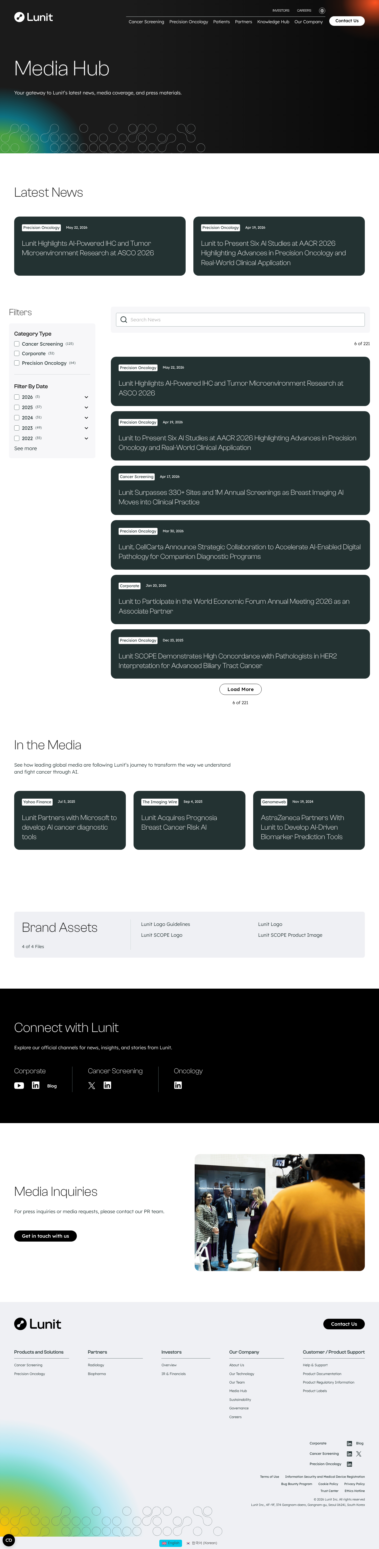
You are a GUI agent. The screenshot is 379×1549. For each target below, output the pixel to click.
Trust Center (329, 1491)
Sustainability (240, 1400)
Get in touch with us (45, 1236)
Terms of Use (269, 1477)
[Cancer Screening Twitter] (92, 1085)
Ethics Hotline (355, 1491)
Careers (304, 10)
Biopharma (97, 1374)
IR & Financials (173, 1374)
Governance (239, 1408)
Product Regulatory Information (329, 1382)
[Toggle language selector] (322, 10)
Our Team (237, 1382)
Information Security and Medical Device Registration (325, 1477)
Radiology (96, 1365)
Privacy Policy (354, 1484)
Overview (168, 1365)
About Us (236, 1365)
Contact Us (347, 20)
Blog (52, 1086)
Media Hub (238, 1391)
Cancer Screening (28, 1365)
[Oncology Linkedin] (178, 1085)
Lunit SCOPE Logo (161, 935)
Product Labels (315, 1391)
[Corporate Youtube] (19, 1085)
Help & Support (315, 1365)
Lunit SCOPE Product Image (290, 935)
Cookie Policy (328, 1484)
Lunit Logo (270, 924)
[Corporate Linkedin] (35, 1085)
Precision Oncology (29, 1374)
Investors (281, 10)
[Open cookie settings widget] (9, 1540)
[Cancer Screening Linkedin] (107, 1085)
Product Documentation (322, 1374)
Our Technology (241, 1374)
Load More (240, 689)
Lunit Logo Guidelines (165, 924)
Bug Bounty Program (296, 1484)
